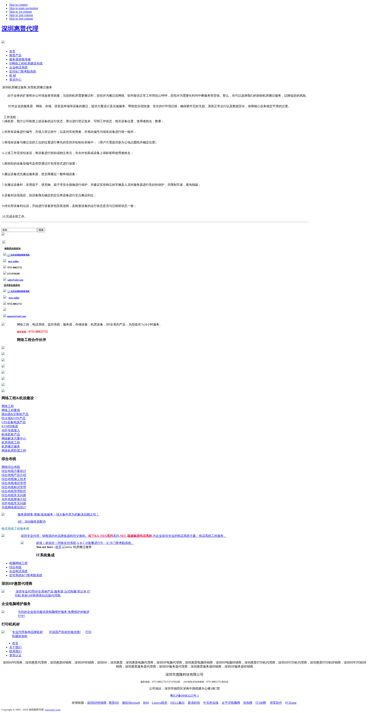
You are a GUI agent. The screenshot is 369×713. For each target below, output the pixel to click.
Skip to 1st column (20, 11)
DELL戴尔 (177, 702)
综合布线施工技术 (14, 479)
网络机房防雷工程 (14, 450)
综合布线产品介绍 (14, 475)
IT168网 (260, 702)
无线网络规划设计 (14, 507)
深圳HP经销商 (96, 702)
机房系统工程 (11, 442)
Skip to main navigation (23, 8)
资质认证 (15, 655)
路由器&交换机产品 (15, 414)
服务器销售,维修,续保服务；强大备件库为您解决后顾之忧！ (58, 514)
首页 (58, 547)
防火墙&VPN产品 (14, 418)
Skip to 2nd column (21, 15)
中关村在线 (211, 702)
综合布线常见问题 (14, 495)
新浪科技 (194, 702)
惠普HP (114, 702)
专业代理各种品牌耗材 (27, 632)
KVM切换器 (10, 426)
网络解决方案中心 (14, 438)
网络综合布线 (11, 467)
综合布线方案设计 (14, 471)
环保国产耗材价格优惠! (65, 632)
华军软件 (276, 702)
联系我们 (15, 651)
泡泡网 (247, 702)
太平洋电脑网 (231, 702)
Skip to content (18, 4)
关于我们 (15, 647)
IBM (146, 702)
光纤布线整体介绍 (14, 499)
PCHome (291, 702)
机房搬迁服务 (11, 446)
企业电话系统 (18, 571)
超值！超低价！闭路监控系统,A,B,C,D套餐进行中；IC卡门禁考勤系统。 (85, 543)
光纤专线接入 (11, 430)
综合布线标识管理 (14, 487)
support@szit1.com (16, 316)
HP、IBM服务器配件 (32, 521)
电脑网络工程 (18, 563)
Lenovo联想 (159, 702)
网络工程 (8, 406)
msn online (13, 261)
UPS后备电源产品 (14, 422)
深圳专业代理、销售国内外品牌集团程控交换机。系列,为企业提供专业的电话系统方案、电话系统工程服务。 (124, 535)
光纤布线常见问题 (14, 503)
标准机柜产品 (11, 434)
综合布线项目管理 (14, 483)
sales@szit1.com (15, 280)
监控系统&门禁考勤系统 (25, 575)
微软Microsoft (131, 702)
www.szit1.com (52, 709)
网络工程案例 (11, 410)
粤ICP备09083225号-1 (184, 695)
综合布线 (15, 567)
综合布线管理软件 (14, 491)
